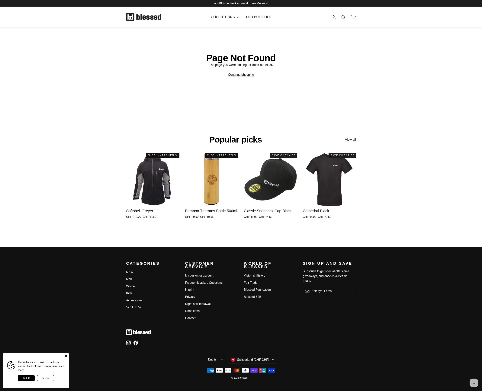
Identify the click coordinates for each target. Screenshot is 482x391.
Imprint (189, 289)
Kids (129, 293)
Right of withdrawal (198, 304)
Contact (190, 318)
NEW (129, 272)
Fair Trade (251, 282)
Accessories (134, 300)
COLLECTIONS (223, 17)
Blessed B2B (252, 296)
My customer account (199, 275)
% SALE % (133, 307)
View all (350, 139)
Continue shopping (241, 74)
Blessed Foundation (257, 289)
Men (129, 279)
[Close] (66, 356)
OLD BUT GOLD (258, 17)
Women (131, 286)
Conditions (192, 310)
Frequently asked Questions (204, 282)
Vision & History (254, 275)
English (213, 359)
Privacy (190, 296)
